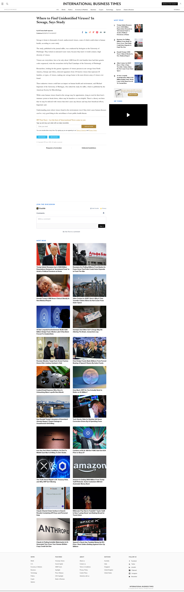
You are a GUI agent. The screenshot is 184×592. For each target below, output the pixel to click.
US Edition (177, 9)
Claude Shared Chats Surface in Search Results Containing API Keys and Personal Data (52, 513)
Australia (106, 561)
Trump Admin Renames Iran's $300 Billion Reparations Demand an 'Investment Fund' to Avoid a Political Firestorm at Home (53, 269)
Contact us (83, 564)
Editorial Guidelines (89, 148)
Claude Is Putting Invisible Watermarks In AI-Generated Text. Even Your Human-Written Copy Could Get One (52, 544)
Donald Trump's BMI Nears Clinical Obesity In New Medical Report (125, 54)
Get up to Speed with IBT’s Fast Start (131, 90)
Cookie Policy (83, 573)
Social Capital (59, 564)
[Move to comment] (104, 32)
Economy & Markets (81, 10)
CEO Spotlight (59, 576)
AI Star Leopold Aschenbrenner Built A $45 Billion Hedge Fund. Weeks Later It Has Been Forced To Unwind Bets (53, 332)
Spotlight (57, 570)
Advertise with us (84, 576)
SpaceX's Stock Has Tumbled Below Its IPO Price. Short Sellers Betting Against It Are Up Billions (89, 544)
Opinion (118, 10)
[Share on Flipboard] (93, 32)
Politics (70, 10)
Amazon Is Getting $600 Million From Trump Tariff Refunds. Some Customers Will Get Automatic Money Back (88, 482)
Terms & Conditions (85, 567)
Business (93, 10)
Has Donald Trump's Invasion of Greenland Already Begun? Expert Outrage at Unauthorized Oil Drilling (52, 421)
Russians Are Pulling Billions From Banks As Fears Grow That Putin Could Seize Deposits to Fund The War (89, 269)
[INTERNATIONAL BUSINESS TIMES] (92, 4)
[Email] (101, 32)
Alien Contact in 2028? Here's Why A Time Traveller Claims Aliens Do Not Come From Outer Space (88, 301)
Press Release (59, 573)
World (63, 10)
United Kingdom (108, 570)
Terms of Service (81, 130)
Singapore (107, 567)
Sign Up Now (133, 94)
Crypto (101, 10)
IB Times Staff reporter (45, 30)
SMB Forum (58, 567)
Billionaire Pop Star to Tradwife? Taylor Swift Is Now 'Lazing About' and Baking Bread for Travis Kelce (89, 513)
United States (108, 573)
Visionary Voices (59, 561)
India (105, 564)
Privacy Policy (93, 130)
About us (82, 561)
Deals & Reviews (129, 10)
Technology (109, 10)
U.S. (58, 10)
